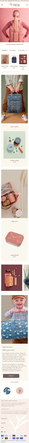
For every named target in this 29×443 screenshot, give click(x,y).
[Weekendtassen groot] (14, 319)
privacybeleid (24, 412)
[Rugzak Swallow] (5, 59)
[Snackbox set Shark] (14, 145)
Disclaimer (3, 441)
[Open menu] (3, 5)
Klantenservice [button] (4, 418)
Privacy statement (11, 440)
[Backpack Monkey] (14, 59)
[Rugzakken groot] (14, 99)
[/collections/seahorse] (7, 391)
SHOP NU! (11, 376)
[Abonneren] (26, 409)
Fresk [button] (2, 427)
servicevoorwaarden (8, 413)
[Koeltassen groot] (14, 193)
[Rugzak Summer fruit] (23, 59)
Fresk (3, 440)
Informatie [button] (3, 423)
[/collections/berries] (19, 391)
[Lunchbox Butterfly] (14, 239)
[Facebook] (2, 432)
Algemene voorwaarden (21, 440)
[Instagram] (4, 432)
